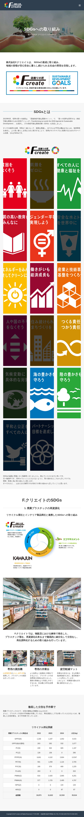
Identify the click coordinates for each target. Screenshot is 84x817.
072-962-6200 (63, 814)
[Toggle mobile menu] (80, 5)
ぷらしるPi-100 (18, 673)
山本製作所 (7, 673)
